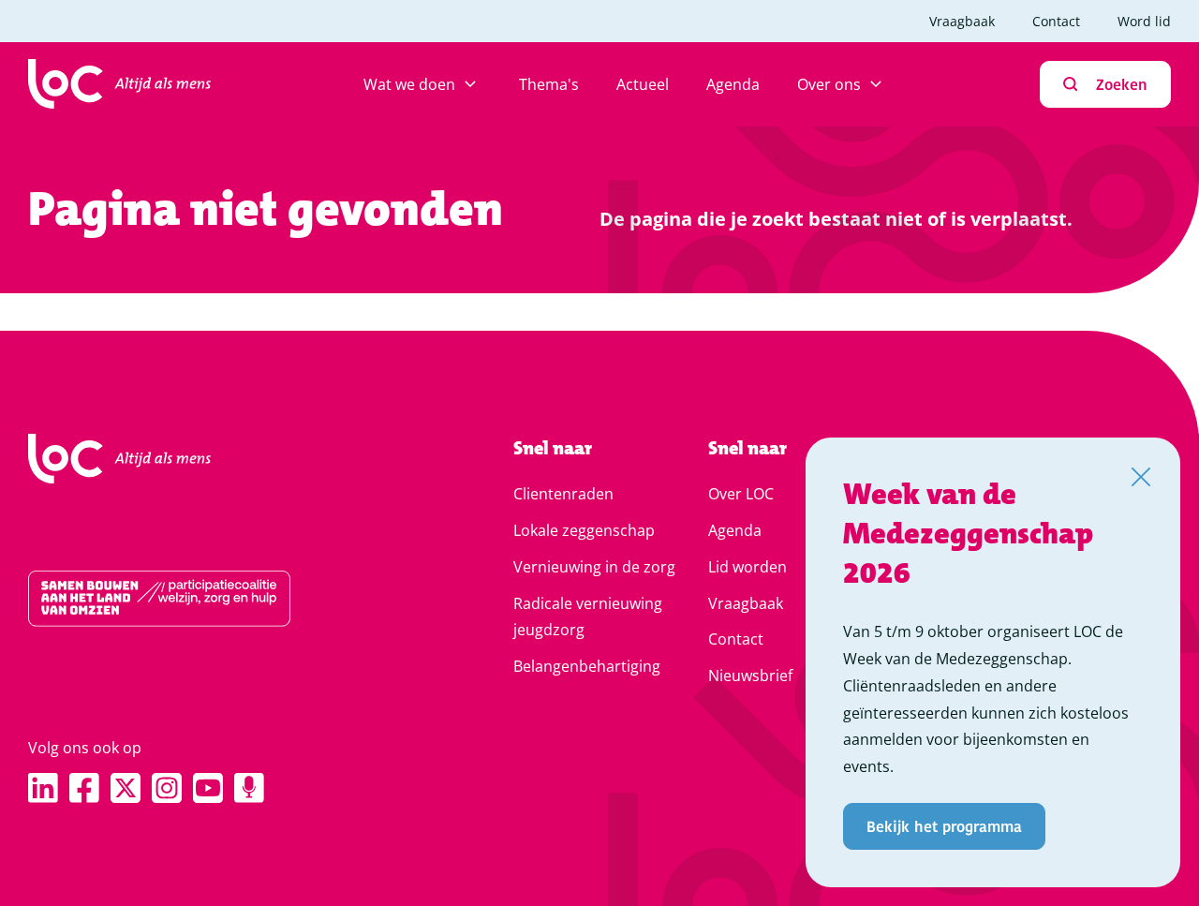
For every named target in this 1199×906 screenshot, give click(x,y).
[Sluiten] (1141, 477)
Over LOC (741, 493)
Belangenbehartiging (586, 666)
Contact (1056, 21)
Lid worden (747, 567)
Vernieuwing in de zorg (594, 567)
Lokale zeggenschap (584, 530)
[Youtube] (208, 788)
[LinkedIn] (43, 788)
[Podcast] (249, 788)
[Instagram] (167, 788)
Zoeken (1121, 84)
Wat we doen (409, 84)
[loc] (119, 84)
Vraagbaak (962, 21)
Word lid (1144, 21)
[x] (126, 788)
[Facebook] (84, 788)
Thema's (549, 84)
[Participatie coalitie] (211, 599)
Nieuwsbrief (750, 675)
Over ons (829, 84)
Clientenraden (563, 493)
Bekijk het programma (944, 826)
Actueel (642, 84)
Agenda (733, 84)
